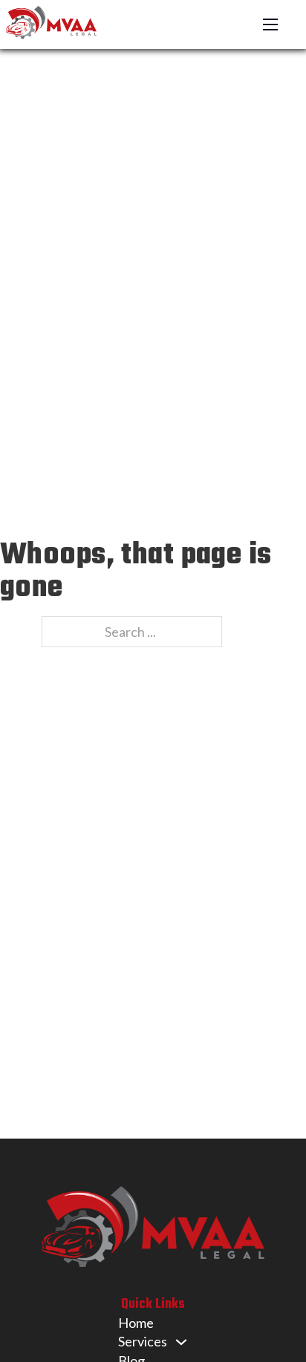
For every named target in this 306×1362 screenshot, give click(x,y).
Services (142, 1341)
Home (136, 1322)
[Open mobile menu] (270, 24)
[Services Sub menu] (181, 1342)
